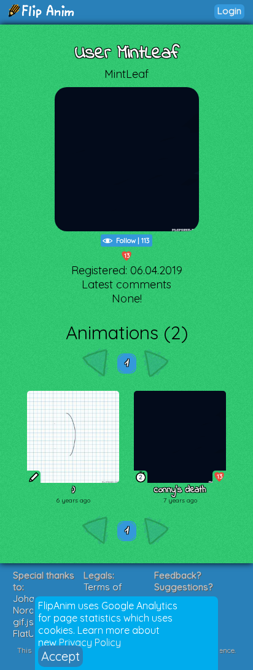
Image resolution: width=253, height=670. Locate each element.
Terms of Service (103, 592)
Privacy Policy (90, 642)
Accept (60, 656)
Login (229, 11)
